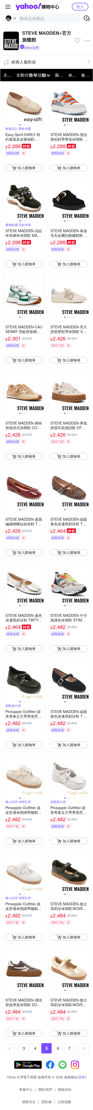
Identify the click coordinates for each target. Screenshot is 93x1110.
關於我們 (45, 1089)
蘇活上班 (60, 75)
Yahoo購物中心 (37, 6)
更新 (82, 1077)
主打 (7, 75)
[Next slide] (41, 102)
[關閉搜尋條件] (14, 18)
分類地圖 (64, 1101)
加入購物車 (27, 167)
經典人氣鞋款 (23, 62)
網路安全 (29, 1101)
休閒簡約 (73, 75)
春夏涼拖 (86, 75)
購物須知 (64, 1089)
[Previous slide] (6, 102)
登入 (80, 6)
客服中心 (26, 1089)
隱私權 (47, 1101)
